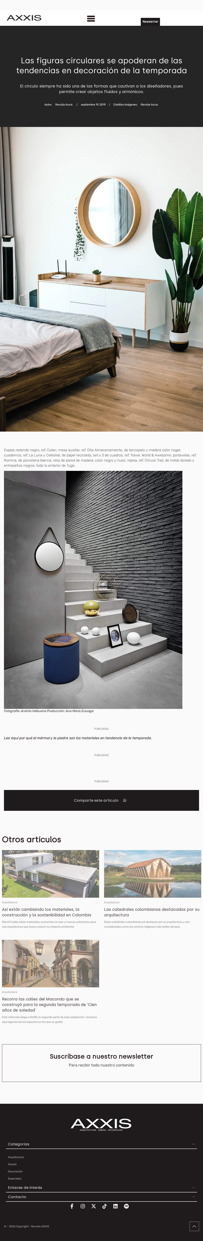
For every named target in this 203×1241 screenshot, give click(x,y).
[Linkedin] (118, 1209)
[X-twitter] (96, 1209)
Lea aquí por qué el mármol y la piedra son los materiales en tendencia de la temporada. (78, 738)
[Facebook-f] (74, 1209)
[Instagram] (85, 1209)
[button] (124, 800)
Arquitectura (9, 902)
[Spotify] (129, 1209)
